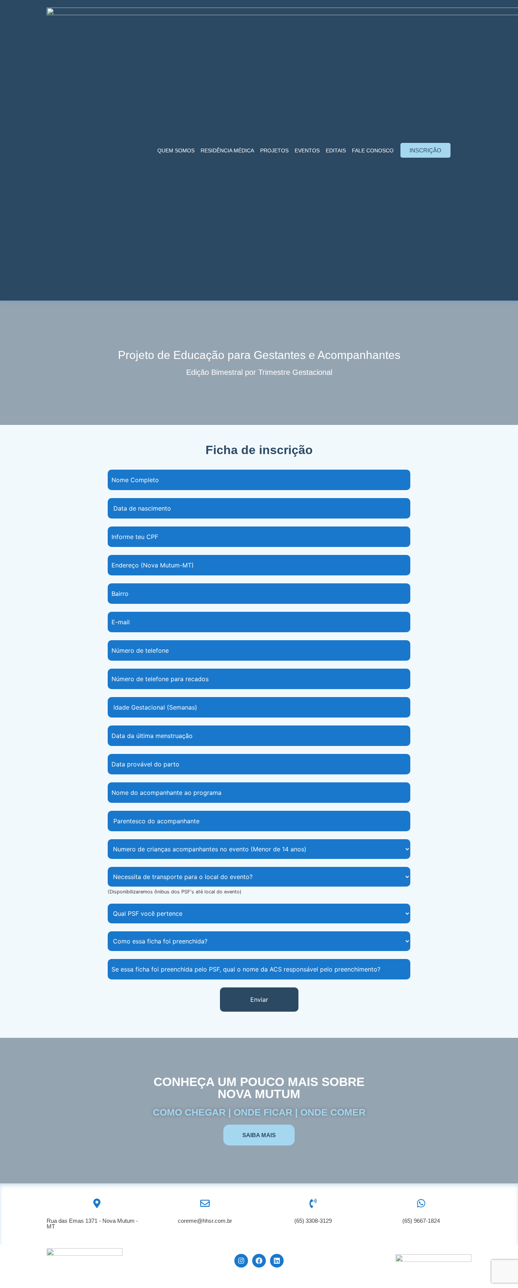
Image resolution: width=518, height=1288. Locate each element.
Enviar (259, 999)
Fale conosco (373, 150)
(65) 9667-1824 (421, 1220)
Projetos (274, 150)
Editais (336, 150)
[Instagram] (241, 1261)
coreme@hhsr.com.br (205, 1220)
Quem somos (176, 150)
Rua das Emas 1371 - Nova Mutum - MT (92, 1223)
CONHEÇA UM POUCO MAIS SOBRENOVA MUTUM (259, 1088)
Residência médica (227, 150)
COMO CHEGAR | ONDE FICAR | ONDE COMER (259, 1112)
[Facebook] (259, 1261)
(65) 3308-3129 (313, 1220)
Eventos (307, 150)
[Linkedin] (277, 1261)
